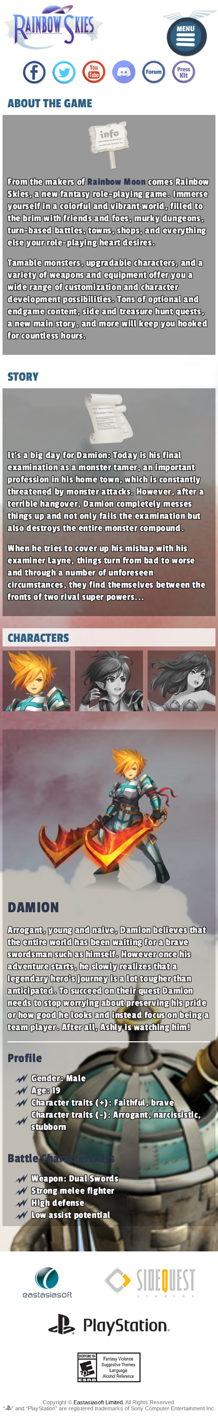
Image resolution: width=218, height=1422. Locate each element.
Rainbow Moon (116, 181)
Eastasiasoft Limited (98, 1402)
